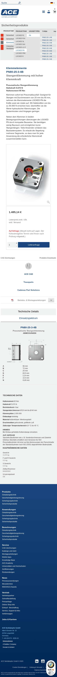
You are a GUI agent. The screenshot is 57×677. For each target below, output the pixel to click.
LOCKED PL (20, 35)
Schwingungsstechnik (10, 536)
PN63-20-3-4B (47, 48)
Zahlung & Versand (36, 667)
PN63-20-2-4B (47, 43)
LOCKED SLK (20, 44)
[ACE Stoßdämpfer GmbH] (10, 13)
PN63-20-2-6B (47, 45)
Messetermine (7, 584)
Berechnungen (9, 527)
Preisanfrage (7, 602)
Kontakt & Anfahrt (8, 647)
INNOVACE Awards (9, 587)
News (4, 578)
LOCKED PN (20, 50)
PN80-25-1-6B (47, 56)
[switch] (50, 673)
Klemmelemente (10, 42)
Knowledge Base (8, 560)
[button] (28, 300)
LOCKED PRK (20, 53)
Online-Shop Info (8, 605)
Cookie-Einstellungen (19, 667)
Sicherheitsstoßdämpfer (10, 35)
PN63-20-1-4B (47, 37)
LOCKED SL (20, 41)
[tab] (28, 311)
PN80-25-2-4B (47, 59)
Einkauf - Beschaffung (10, 608)
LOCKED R (20, 56)
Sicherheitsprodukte (9, 504)
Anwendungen (9, 509)
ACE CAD (28, 274)
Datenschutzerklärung (42, 670)
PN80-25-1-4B (47, 53)
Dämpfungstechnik (9, 495)
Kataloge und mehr (9, 551)
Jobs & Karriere (9, 619)
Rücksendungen (8, 572)
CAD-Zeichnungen (9, 548)
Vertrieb (5, 592)
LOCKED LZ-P (21, 47)
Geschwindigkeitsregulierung (13, 498)
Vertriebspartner (8, 596)
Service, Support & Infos (11, 611)
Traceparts (28, 282)
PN (30, 35)
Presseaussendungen (10, 581)
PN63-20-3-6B (47, 51)
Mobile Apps (6, 557)
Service (5, 545)
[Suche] (20, 3)
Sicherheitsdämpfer (10, 39)
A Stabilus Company (9, 644)
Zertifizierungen (8, 569)
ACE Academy (7, 563)
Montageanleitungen (10, 554)
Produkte (6, 492)
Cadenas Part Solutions (28, 290)
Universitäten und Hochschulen (14, 566)
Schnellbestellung (9, 599)
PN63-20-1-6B (47, 40)
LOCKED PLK (20, 38)
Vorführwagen (7, 614)
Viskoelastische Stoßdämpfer (10, 47)
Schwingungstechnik (10, 501)
